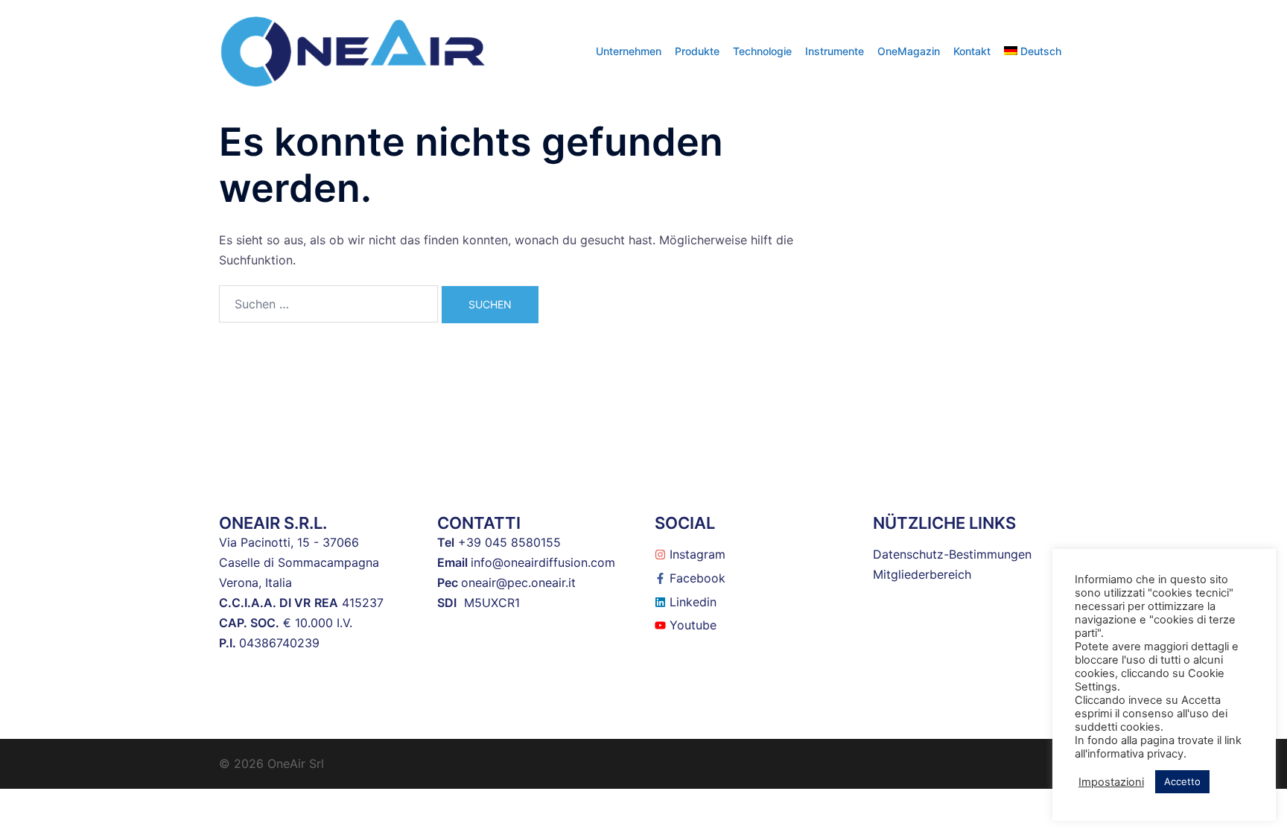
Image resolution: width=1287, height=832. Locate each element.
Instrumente (834, 51)
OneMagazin (908, 51)
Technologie (762, 51)
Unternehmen (628, 51)
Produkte (697, 51)
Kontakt (972, 51)
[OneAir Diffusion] (353, 49)
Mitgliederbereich (922, 574)
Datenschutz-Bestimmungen (952, 554)
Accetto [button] (1182, 781)
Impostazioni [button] (1111, 782)
